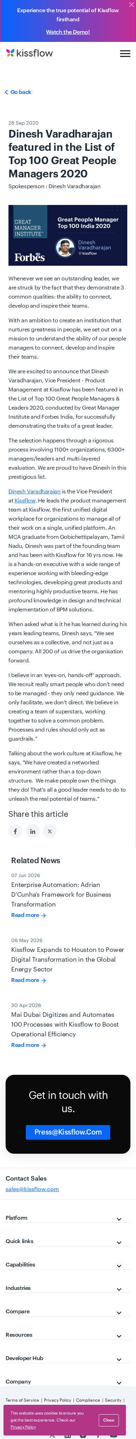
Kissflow (25, 501)
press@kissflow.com (68, 1132)
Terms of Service (22, 1400)
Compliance (88, 1400)
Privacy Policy (57, 1400)
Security (113, 1400)
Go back (20, 92)
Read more (25, 915)
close (108, 1420)
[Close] (131, 5)
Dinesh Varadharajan (34, 491)
